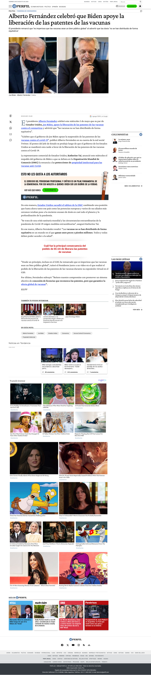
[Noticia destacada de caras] (71, 603)
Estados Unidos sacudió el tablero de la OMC (60, 205)
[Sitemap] (89, 645)
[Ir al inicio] (21, 6)
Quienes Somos (57, 662)
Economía (30, 652)
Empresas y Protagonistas (97, 652)
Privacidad (76, 662)
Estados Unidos (52, 333)
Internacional (45, 652)
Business (87, 1)
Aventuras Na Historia (71, 658)
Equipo (83, 662)
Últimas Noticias (37, 7)
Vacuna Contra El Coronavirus (82, 333)
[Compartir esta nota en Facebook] (10, 116)
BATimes (91, 655)
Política (47, 7)
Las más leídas (120, 259)
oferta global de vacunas (33, 284)
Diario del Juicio (140, 652)
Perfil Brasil (114, 1)
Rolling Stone (83, 658)
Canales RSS (47, 662)
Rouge (82, 655)
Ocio (65, 652)
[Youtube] (73, 645)
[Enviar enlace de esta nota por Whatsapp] (10, 128)
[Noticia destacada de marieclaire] (46, 603)
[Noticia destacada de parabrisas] (96, 603)
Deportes (59, 652)
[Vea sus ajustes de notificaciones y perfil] (140, 6)
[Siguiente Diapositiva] (106, 363)
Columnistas (119, 134)
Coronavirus (65, 333)
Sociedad (62, 7)
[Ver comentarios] (140, 11)
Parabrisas (75, 655)
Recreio (100, 658)
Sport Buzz (92, 658)
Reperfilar (77, 652)
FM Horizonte (99, 655)
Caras (100, 1)
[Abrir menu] (10, 6)
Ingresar (122, 6)
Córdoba (70, 652)
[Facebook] (62, 645)
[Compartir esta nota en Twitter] (10, 122)
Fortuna (68, 655)
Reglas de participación (93, 662)
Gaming (127, 652)
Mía (87, 655)
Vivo (132, 652)
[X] (68, 645)
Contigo (59, 658)
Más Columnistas (132, 186)
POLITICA (12, 11)
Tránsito (104, 662)
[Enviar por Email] (10, 134)
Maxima (106, 658)
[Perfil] (21, 597)
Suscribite (132, 6)
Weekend (61, 655)
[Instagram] (79, 645)
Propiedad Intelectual (29, 337)
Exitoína (105, 1)
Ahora (8, 652)
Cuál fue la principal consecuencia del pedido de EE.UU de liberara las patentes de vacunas (64, 248)
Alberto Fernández (28, 333)
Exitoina (121, 652)
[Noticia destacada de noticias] (21, 603)
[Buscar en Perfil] (140, 2)
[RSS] (84, 645)
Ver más (136, 309)
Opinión (55, 7)
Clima (53, 652)
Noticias (93, 1)
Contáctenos (67, 662)
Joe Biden (41, 333)
